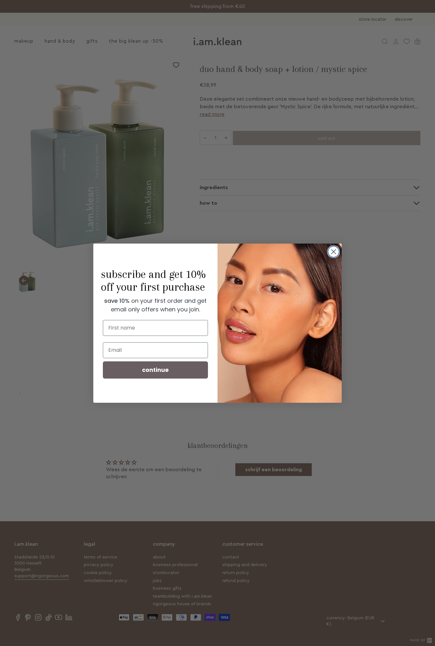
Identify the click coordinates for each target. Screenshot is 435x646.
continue (155, 370)
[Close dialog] (333, 251)
